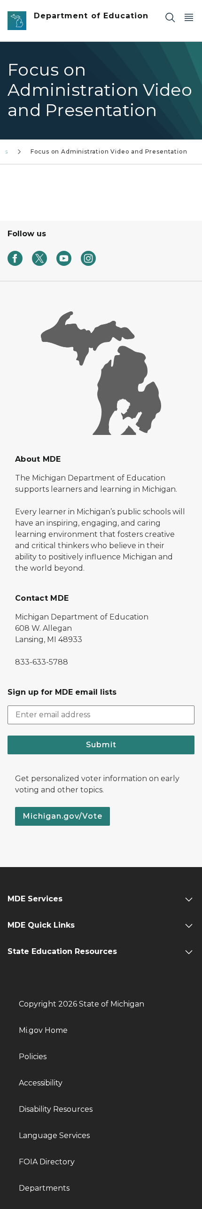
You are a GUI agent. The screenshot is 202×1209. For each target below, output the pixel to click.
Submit (101, 744)
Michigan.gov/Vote (62, 816)
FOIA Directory (47, 1161)
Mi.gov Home (43, 1030)
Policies (33, 1056)
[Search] (170, 17)
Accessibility (40, 1082)
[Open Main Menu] (188, 17)
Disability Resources (56, 1109)
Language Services (54, 1135)
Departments (44, 1188)
